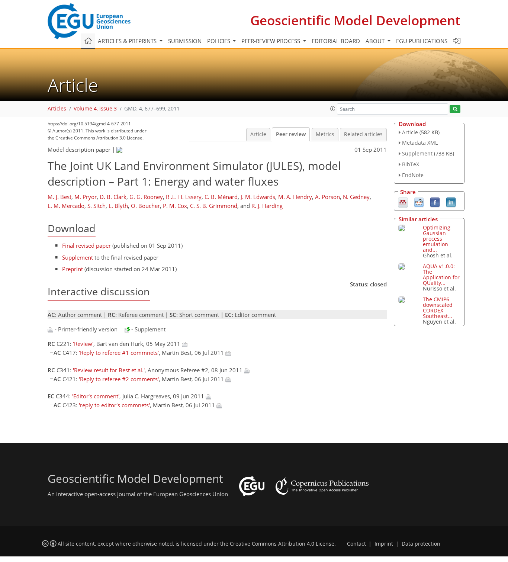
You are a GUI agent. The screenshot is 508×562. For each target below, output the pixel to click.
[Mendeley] (403, 201)
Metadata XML (420, 142)
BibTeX (410, 164)
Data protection (421, 543)
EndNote (413, 175)
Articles (57, 108)
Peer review (291, 134)
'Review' (83, 343)
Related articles (363, 134)
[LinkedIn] (451, 201)
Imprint (383, 543)
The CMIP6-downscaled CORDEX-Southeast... (438, 307)
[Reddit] (419, 201)
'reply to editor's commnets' (114, 405)
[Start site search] (455, 109)
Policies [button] (219, 41)
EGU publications (421, 41)
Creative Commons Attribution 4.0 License (282, 543)
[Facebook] (435, 201)
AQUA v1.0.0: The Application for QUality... (441, 274)
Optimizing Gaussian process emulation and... (436, 238)
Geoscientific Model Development (355, 20)
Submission (185, 41)
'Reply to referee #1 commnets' (119, 352)
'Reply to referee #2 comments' (119, 379)
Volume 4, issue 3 (95, 108)
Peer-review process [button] (271, 41)
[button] (332, 108)
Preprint (72, 269)
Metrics (325, 134)
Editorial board (336, 41)
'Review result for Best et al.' (109, 370)
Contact (356, 543)
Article (258, 134)
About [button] (376, 41)
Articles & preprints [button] (128, 41)
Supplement (77, 257)
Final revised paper (86, 245)
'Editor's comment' (95, 396)
